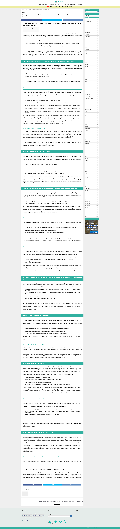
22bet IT (91, 51)
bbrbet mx (91, 68)
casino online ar (91, 94)
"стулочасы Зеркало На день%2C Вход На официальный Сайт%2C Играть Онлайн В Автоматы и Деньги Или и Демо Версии (60, 501)
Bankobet (91, 64)
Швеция (91, 190)
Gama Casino (91, 111)
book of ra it (91, 81)
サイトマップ (76, 511)
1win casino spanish (91, 21)
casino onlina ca (91, 92)
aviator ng (91, 62)
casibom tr (91, 83)
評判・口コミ (25, 520)
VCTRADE (91, 177)
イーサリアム (91, 192)
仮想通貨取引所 (53, 4)
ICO (91, 115)
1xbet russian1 (91, 49)
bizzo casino (91, 77)
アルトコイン (66, 4)
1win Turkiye (91, 30)
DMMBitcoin (91, 107)
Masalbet (91, 126)
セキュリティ (29, 515)
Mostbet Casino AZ (91, 128)
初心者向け (39, 4)
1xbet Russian (91, 47)
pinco (91, 154)
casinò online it (91, 96)
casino (91, 85)
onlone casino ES (91, 143)
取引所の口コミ (81, 4)
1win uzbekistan (91, 32)
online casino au (91, 141)
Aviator (91, 53)
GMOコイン (91, 113)
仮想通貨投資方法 (73, 4)
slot (91, 169)
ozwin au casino (91, 145)
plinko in (91, 158)
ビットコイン (60, 4)
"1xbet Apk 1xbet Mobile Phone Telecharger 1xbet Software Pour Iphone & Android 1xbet (37, 498)
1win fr (24, 12)
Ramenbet (91, 162)
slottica (91, 173)
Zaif (91, 186)
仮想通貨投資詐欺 (91, 203)
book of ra (91, 79)
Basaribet (91, 66)
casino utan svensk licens (91, 98)
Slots (91, 171)
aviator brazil (91, 55)
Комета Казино (91, 188)
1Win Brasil (91, 19)
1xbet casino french (91, 38)
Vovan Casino (91, 184)
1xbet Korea (91, 40)
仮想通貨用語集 (91, 205)
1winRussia (91, 34)
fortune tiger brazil (91, 109)
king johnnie (91, 122)
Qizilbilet (91, 160)
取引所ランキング (46, 4)
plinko (91, 156)
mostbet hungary (91, 130)
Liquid (91, 124)
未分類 (91, 216)
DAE (39, 515)
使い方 (44, 515)
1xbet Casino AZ (91, 36)
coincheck (91, 100)
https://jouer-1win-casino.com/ (53, 69)
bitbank (91, 70)
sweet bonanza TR (91, 175)
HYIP (24, 515)
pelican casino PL (91, 147)
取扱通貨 (34, 515)
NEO (91, 139)
